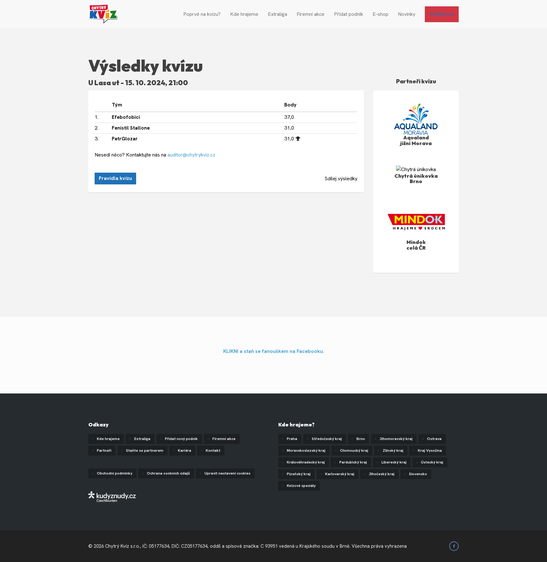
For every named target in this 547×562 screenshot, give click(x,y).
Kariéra (184, 450)
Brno (360, 438)
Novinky (406, 14)
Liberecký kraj (393, 462)
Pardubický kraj (353, 462)
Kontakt (213, 450)
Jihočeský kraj (381, 473)
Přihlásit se (442, 14)
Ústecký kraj (432, 462)
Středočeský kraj (327, 438)
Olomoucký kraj (354, 450)
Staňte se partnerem (144, 450)
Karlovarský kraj (339, 473)
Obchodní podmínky (114, 473)
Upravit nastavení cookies (227, 473)
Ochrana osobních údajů (168, 473)
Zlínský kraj (393, 450)
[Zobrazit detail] (416, 169)
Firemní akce (310, 14)
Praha (292, 438)
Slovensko (418, 473)
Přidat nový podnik (181, 438)
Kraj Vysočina (430, 450)
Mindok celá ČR (416, 245)
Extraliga (277, 14)
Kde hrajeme (244, 14)
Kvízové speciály (301, 485)
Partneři (104, 450)
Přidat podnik (348, 14)
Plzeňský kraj (299, 473)
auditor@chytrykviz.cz (191, 154)
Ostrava (434, 438)
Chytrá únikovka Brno (416, 179)
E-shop (380, 14)
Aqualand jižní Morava (416, 140)
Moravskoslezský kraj (306, 450)
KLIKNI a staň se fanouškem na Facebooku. (273, 351)
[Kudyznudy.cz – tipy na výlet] (112, 496)
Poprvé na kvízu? (202, 14)
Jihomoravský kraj (396, 438)
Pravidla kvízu (115, 178)
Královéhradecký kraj (306, 462)
